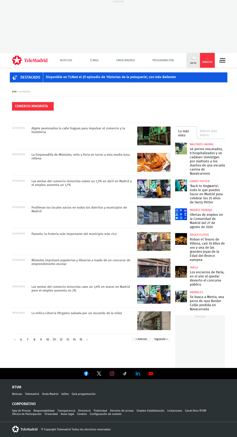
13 (67, 339)
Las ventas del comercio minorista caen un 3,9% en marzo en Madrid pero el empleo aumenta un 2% (154, 294)
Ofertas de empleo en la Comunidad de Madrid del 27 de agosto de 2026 (181, 214)
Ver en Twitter (99, 374)
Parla (194, 267)
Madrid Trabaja (201, 210)
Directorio (84, 410)
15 (80, 339)
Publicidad (100, 410)
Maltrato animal (202, 144)
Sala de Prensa (21, 410)
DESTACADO (30, 77)
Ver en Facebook (86, 374)
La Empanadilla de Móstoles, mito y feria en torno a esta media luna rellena (154, 162)
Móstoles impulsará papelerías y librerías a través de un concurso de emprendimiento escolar (154, 267)
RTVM (16, 387)
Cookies (82, 414)
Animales (196, 292)
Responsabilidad (44, 410)
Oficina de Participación (27, 414)
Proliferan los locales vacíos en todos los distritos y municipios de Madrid (154, 215)
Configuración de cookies (105, 414)
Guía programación (84, 394)
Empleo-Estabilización (150, 410)
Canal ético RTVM (195, 410)
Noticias (66, 60)
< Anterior (141, 339)
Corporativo (24, 404)
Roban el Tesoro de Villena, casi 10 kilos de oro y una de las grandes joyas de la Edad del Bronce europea (181, 239)
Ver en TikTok (125, 374)
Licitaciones (174, 410)
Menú (222, 60)
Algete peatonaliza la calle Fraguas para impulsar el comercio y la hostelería (154, 136)
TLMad (94, 60)
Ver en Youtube (151, 373)
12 (61, 339)
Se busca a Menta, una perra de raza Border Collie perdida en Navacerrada (181, 296)
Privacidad (51, 414)
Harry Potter (200, 181)
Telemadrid (32, 394)
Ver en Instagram (112, 373)
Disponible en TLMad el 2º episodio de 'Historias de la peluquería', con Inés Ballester (111, 77)
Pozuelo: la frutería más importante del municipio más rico (154, 241)
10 (47, 339)
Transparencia (66, 410)
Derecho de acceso (122, 410)
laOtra (65, 394)
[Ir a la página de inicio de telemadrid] (30, 60)
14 (74, 339)
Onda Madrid (125, 60)
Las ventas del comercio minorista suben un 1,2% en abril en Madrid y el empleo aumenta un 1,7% (154, 188)
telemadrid (25, 429)
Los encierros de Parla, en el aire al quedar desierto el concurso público (181, 272)
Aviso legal (67, 414)
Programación (163, 60)
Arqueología (199, 234)
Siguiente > (161, 339)
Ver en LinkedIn (138, 373)
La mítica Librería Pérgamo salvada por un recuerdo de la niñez (154, 320)
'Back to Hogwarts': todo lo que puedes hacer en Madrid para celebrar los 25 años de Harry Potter (181, 185)
